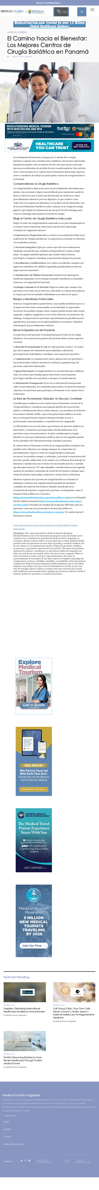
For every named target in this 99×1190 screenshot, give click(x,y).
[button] (92, 10)
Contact (7, 1136)
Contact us (10, 1116)
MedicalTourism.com (13, 1144)
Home (6, 1122)
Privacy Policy (67, 1161)
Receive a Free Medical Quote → (49, 2)
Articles (7, 1129)
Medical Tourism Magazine (21, 56)
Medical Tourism (92, 65)
